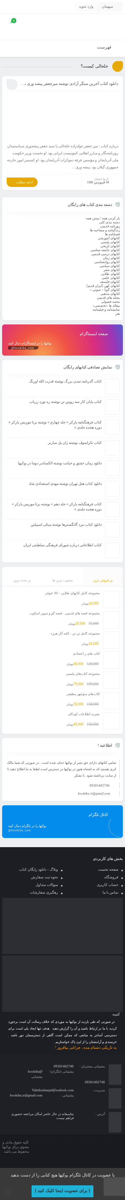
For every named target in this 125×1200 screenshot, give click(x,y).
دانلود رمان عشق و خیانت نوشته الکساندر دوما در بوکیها (60, 463)
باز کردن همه (111, 218)
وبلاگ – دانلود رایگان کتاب (38, 869)
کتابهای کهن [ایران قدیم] (103, 285)
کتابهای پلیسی (110, 242)
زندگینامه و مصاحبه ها (105, 230)
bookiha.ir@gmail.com (94, 793)
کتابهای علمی (111, 278)
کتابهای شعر (111, 270)
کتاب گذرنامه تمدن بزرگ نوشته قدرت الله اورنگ (65, 381)
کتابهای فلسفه (110, 282)
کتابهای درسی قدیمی (105, 254)
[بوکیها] (99, 27)
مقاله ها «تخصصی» (106, 305)
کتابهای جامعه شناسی (105, 250)
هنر (117, 313)
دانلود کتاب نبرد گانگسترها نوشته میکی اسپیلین (66, 524)
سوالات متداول (46, 885)
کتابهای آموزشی (109, 238)
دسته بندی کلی (109, 222)
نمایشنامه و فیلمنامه (106, 309)
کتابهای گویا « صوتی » (105, 289)
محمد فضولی (110, 301)
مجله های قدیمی (108, 297)
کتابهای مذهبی (110, 293)
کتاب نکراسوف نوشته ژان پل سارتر (75, 443)
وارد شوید (86, 6)
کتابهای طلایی (110, 274)
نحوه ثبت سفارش (44, 877)
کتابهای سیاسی (110, 266)
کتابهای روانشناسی (107, 262)
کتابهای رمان (111, 258)
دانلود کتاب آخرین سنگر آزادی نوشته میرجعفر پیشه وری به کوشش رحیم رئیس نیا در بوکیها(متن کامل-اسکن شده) (69, 83)
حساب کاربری (107, 885)
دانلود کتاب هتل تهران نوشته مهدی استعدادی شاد (65, 483)
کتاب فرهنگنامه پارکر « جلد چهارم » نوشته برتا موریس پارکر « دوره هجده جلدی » (55, 424)
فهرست (105, 47)
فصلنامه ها (112, 234)
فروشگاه (111, 877)
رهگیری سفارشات (44, 892)
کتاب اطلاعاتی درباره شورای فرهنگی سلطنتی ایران (62, 545)
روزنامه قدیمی (110, 226)
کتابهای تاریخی (110, 246)
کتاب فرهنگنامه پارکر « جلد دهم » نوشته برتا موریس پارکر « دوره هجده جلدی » (57, 506)
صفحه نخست (108, 869)
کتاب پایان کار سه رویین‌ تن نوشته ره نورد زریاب (65, 402)
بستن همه (93, 218)
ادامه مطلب (24, 182)
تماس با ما (110, 892)
